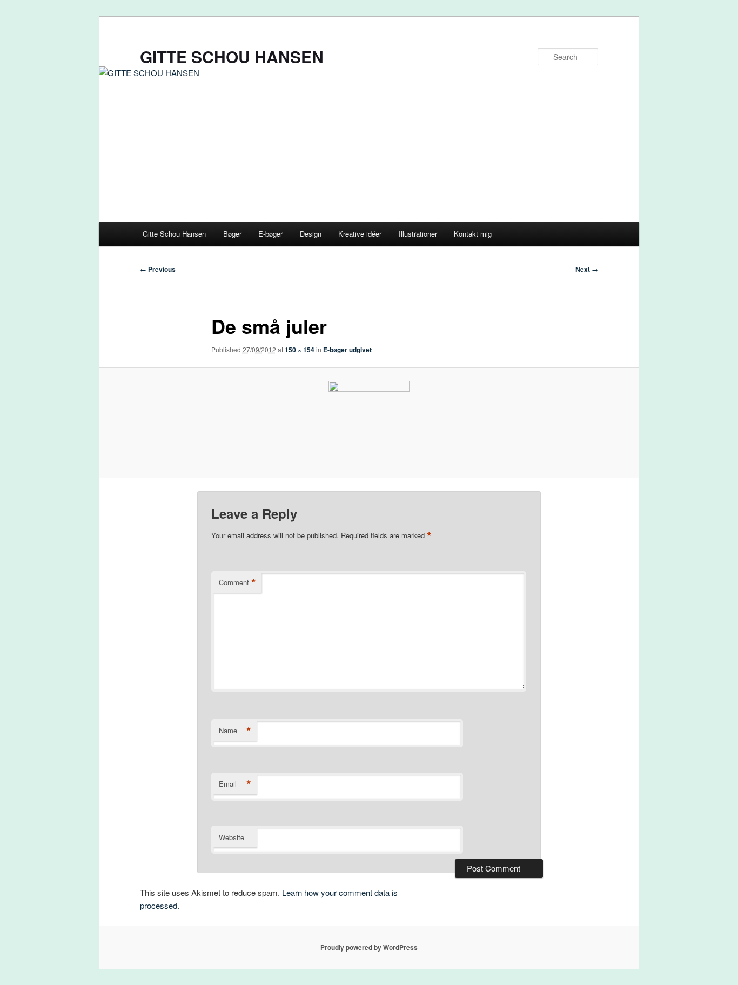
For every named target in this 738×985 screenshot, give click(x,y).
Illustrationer (418, 234)
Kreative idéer (359, 234)
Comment (237, 582)
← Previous (158, 269)
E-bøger (270, 234)
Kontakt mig (473, 234)
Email (235, 784)
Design (310, 234)
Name (235, 730)
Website (231, 837)
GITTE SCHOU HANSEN (232, 56)
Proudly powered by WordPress (369, 947)
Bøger (232, 234)
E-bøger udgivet (347, 349)
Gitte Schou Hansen (174, 234)
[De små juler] (369, 422)
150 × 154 (299, 349)
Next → (586, 269)
